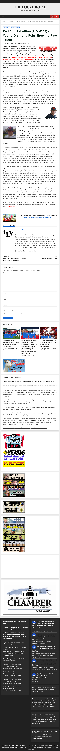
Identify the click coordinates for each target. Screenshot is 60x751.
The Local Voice (30, 7)
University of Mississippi (9, 348)
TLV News (6, 43)
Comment (6, 273)
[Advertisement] (30, 567)
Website (5, 305)
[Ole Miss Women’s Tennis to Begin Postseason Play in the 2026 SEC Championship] (48, 333)
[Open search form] (48, 16)
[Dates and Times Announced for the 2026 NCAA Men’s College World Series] (11, 333)
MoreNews (55, 747)
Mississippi (25, 336)
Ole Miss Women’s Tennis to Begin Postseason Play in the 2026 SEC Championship (48, 343)
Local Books (33, 333)
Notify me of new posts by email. (13, 314)
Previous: (14, 258)
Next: (49, 257)
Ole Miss (14, 335)
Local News (25, 335)
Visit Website (21, 251)
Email (5, 299)
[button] (3, 16)
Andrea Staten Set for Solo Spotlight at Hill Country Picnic (44, 648)
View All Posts (33, 251)
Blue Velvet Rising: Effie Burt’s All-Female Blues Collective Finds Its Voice (44, 676)
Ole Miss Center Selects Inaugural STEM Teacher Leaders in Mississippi (44, 636)
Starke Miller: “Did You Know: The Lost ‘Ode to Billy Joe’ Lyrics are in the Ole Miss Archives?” (44, 662)
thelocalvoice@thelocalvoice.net (44, 735)
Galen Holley (40, 621)
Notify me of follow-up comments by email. (16, 311)
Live (56, 16)
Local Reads (31, 335)
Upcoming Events (8, 336)
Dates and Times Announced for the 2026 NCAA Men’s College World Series (11, 343)
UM (35, 336)
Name (5, 293)
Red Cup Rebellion (15, 27)
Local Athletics (6, 27)
